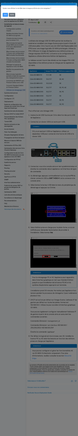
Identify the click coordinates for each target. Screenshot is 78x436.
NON (12, 15)
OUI (5, 15)
